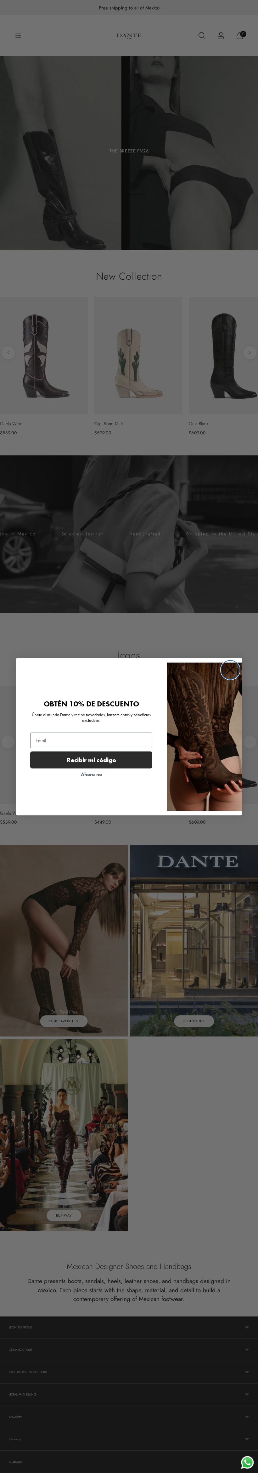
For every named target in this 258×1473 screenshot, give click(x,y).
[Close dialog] (230, 669)
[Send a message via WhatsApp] (247, 1462)
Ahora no (91, 774)
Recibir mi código (91, 760)
